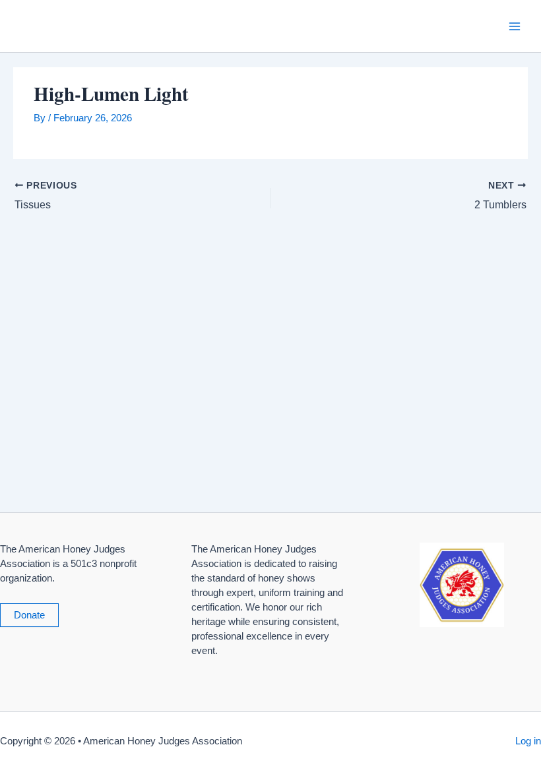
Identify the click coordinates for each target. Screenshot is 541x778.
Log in (528, 741)
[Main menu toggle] (514, 26)
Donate (29, 615)
